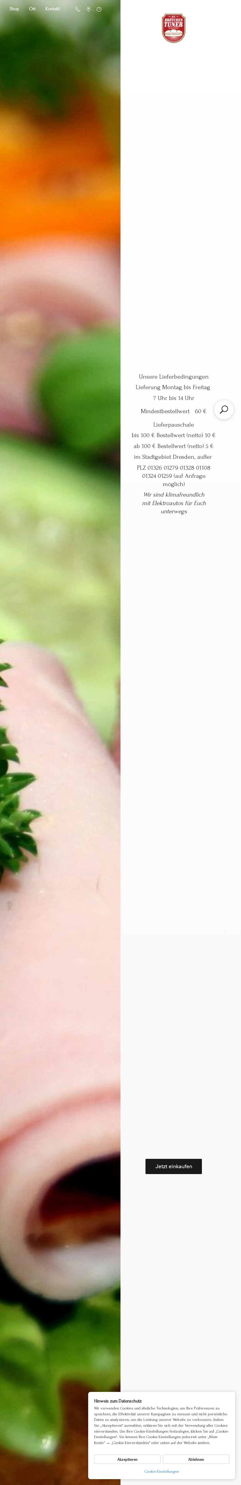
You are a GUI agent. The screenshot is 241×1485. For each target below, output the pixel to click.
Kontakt (53, 8)
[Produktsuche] (224, 409)
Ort (32, 8)
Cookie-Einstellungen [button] (162, 1471)
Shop (14, 8)
